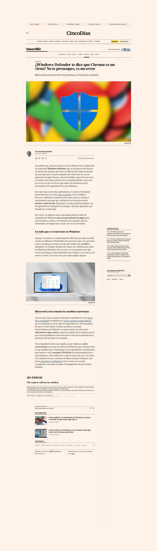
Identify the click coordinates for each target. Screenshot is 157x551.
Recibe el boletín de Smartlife (45, 408)
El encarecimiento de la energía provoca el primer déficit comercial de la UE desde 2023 (119, 240)
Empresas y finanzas (42, 41)
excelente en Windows (51, 361)
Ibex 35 (32, 24)
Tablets (69, 54)
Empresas (77, 445)
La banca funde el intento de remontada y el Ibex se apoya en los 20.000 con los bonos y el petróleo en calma (118, 255)
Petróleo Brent (70, 24)
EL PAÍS (96, 41)
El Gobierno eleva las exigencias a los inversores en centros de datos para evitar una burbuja (119, 233)
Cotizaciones (64, 41)
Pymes (96, 54)
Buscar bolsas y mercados (115, 270)
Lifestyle (86, 54)
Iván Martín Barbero (43, 151)
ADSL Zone (125, 49)
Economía (57, 41)
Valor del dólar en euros (115, 24)
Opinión (90, 41)
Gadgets (81, 54)
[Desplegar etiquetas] (94, 445)
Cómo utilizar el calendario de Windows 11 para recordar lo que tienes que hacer (69, 418)
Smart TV (74, 54)
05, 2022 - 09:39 (41, 153)
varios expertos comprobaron (77, 320)
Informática (70, 445)
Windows (37, 445)
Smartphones (62, 54)
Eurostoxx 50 (92, 24)
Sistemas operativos (46, 445)
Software (62, 445)
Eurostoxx (114, 279)
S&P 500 (50, 24)
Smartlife (33, 49)
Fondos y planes (73, 41)
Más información (39, 453)
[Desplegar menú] (27, 33)
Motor (92, 54)
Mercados (51, 41)
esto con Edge (64, 194)
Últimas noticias (83, 41)
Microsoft (56, 445)
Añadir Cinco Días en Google (87, 158)
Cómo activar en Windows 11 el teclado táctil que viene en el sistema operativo (70, 431)
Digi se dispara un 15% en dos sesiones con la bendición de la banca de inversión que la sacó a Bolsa (118, 247)
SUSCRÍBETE (115, 41)
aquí (73, 453)
